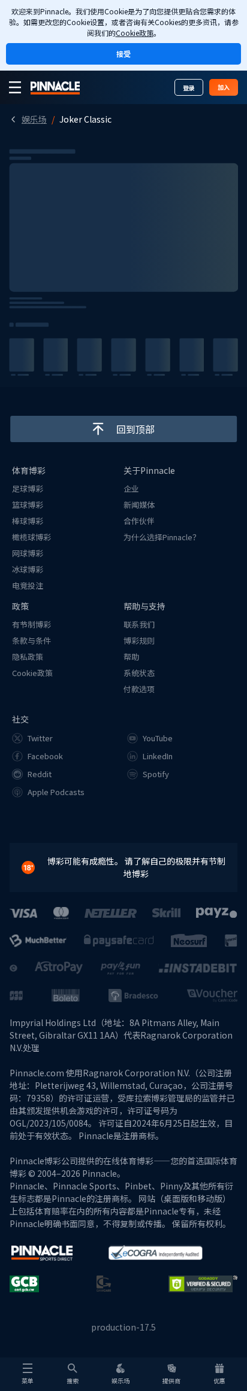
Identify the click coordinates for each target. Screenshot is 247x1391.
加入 (224, 87)
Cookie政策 (134, 33)
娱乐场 (34, 119)
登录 (189, 87)
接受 (123, 53)
